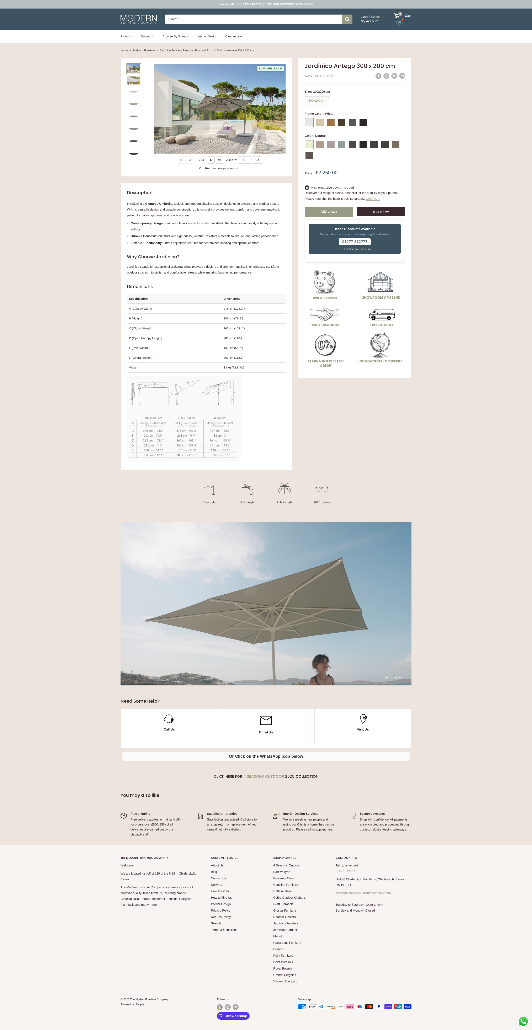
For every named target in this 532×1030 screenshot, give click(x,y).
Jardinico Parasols (285, 929)
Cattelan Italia (282, 891)
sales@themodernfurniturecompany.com (363, 893)
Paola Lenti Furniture (287, 942)
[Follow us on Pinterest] (236, 1007)
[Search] (347, 19)
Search (216, 923)
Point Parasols (283, 962)
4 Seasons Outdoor (264, 776)
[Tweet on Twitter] (394, 76)
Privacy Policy (220, 910)
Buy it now (381, 211)
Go (257, 159)
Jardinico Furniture (320, 76)
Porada (278, 949)
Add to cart (329, 211)
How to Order (220, 891)
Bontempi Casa (283, 878)
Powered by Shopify (133, 1004)
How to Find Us (221, 897)
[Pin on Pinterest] (386, 76)
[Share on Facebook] (378, 76)
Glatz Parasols (283, 904)
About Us (217, 865)
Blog (214, 872)
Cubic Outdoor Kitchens (289, 897)
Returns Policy (221, 917)
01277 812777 (345, 871)
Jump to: (231, 159)
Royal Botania (282, 968)
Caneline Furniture (285, 884)
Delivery (216, 884)
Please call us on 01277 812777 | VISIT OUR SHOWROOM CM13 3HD (266, 4)
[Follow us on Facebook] (220, 1007)
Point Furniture (283, 955)
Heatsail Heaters (284, 917)
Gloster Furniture (284, 910)
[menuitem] (127, 36)
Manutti (278, 936)
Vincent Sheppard (285, 981)
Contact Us (218, 878)
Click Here (373, 198)
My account (369, 21)
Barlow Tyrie (281, 872)
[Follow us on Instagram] (228, 1007)
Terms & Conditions (224, 929)
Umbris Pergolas (284, 975)
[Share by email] (402, 76)
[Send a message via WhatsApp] (523, 1021)
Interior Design (221, 904)
